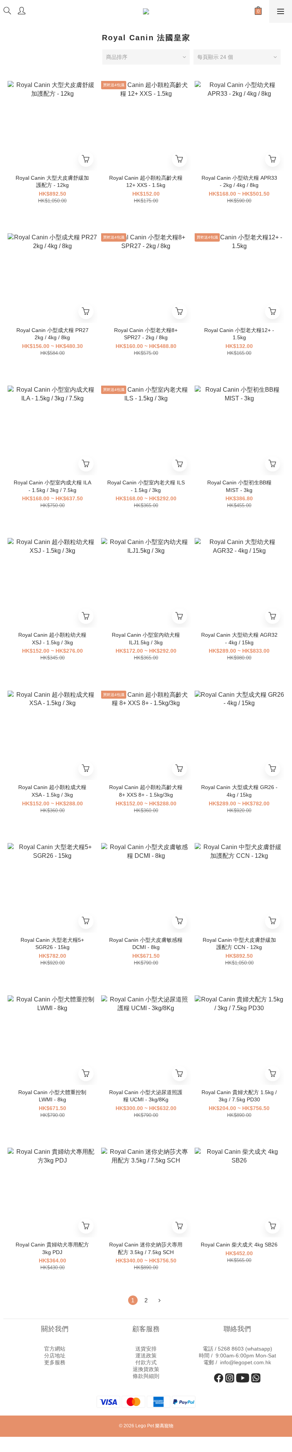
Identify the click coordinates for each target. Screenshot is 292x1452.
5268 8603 (231, 1349)
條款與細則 (146, 1376)
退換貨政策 (146, 1369)
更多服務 (54, 1362)
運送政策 (146, 1355)
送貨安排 (146, 1349)
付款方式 (146, 1362)
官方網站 (54, 1349)
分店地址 (54, 1355)
